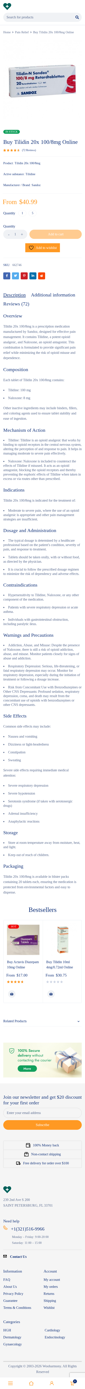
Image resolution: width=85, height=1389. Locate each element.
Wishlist (49, 1308)
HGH (7, 1330)
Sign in (52, 1383)
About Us (10, 1287)
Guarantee (10, 1301)
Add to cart (55, 234)
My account (52, 1279)
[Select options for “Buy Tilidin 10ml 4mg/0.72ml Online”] (51, 994)
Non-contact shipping (46, 1154)
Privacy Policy (13, 1294)
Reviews (29, 150)
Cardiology (52, 1330)
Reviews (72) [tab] (16, 304)
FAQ (6, 1279)
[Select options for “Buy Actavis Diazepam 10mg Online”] (11, 994)
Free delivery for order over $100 (46, 1163)
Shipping (50, 1301)
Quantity (9, 213)
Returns (49, 1294)
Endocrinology (55, 1337)
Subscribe (42, 1125)
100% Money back (46, 1145)
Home (7, 32)
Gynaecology (12, 1344)
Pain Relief (22, 32)
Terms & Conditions (17, 1308)
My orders (51, 1287)
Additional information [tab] (53, 295)
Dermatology (12, 1337)
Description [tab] (14, 295)
